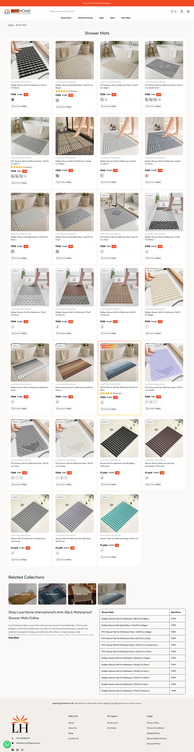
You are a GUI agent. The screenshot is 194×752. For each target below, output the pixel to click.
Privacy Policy (153, 723)
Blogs (70, 733)
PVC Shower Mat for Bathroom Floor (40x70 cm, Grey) (126, 638)
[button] (188, 11)
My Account (112, 723)
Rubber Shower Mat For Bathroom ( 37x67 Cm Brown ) (125, 690)
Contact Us (73, 738)
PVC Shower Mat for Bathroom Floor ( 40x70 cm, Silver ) (126, 651)
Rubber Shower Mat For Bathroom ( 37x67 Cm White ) (125, 677)
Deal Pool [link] (112, 593)
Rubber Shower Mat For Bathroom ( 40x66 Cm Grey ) (125, 671)
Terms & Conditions (155, 728)
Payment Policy (153, 743)
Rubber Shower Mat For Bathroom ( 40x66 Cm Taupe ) (125, 658)
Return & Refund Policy (157, 738)
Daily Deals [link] (82, 593)
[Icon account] (181, 11)
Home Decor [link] (52, 593)
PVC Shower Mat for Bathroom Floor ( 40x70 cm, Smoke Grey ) (129, 645)
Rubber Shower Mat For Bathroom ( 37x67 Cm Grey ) (125, 684)
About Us (72, 728)
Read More (13, 637)
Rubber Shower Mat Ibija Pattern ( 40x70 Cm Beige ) (124, 625)
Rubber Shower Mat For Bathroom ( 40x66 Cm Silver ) (125, 664)
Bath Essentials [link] (22, 593)
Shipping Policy (153, 733)
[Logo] (17, 11)
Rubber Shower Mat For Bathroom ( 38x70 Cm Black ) (125, 618)
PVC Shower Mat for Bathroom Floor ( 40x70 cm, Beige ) (126, 632)
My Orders (112, 728)
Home (10, 25)
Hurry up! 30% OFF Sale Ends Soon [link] (97, 3)
